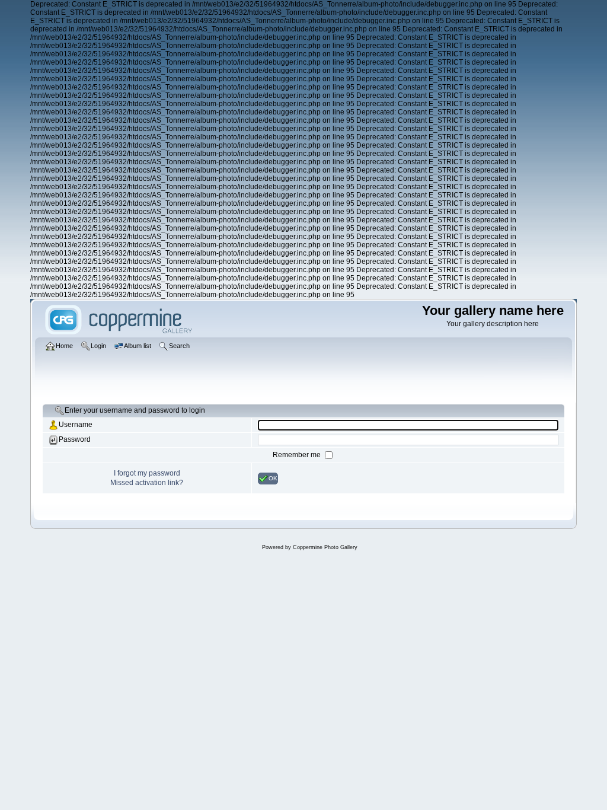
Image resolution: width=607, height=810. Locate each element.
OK (273, 477)
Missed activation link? (146, 483)
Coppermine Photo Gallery (325, 547)
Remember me (297, 455)
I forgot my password (147, 473)
